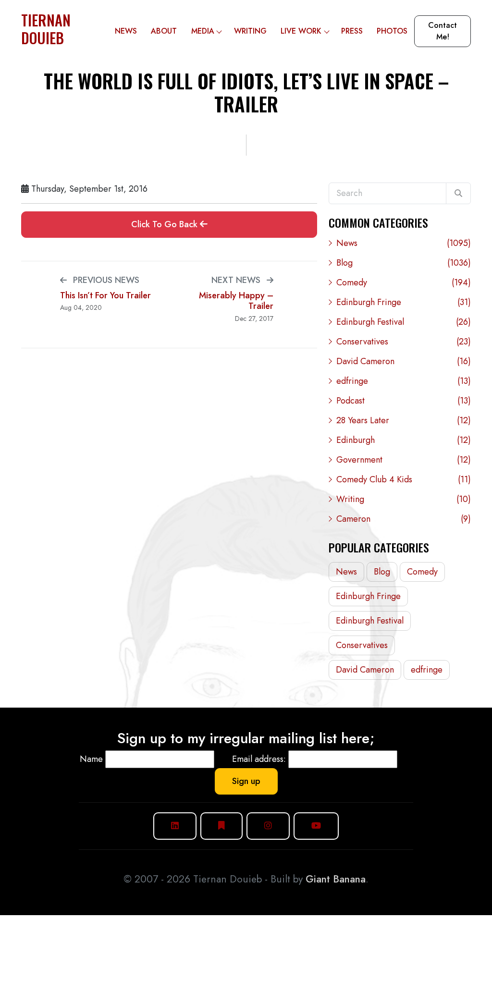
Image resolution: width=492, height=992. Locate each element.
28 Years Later (403, 420)
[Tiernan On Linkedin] (175, 826)
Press (352, 31)
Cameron (403, 519)
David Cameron (403, 361)
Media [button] (202, 31)
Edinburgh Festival (403, 322)
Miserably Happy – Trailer (236, 301)
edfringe (403, 381)
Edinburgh (403, 440)
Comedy (403, 282)
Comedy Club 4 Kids (403, 479)
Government (403, 459)
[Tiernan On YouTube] (316, 826)
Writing (250, 31)
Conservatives (403, 341)
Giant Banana (336, 879)
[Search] (458, 194)
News (126, 31)
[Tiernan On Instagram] (268, 826)
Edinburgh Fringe (403, 302)
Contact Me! (442, 31)
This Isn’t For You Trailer (105, 295)
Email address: (259, 759)
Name (91, 759)
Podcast (403, 400)
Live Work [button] (301, 31)
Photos (392, 31)
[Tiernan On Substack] (221, 826)
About (164, 31)
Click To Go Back (165, 224)
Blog (403, 263)
